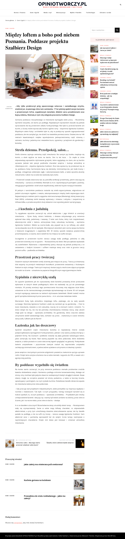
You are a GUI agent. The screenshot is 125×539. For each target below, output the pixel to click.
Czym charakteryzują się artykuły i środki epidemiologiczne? (109, 71)
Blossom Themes (88, 536)
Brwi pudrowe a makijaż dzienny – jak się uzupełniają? (109, 96)
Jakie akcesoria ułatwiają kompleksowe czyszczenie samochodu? (109, 144)
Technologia (90, 12)
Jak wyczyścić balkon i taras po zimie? (108, 49)
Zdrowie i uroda (105, 12)
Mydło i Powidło (75, 12)
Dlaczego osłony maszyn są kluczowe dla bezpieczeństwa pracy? (109, 155)
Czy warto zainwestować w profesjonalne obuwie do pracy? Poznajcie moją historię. (109, 108)
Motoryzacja (60, 12)
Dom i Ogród (34, 12)
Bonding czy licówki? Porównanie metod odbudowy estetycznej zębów (108, 83)
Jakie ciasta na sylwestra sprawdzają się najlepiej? (109, 133)
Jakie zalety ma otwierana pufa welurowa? (43, 464)
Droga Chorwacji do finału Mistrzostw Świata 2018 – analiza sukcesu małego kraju (109, 121)
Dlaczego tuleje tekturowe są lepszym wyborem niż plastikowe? (109, 60)
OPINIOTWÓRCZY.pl (29, 536)
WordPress (112, 536)
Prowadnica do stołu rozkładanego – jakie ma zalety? (44, 497)
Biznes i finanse (19, 12)
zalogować (18, 523)
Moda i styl (48, 12)
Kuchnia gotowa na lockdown (37, 480)
